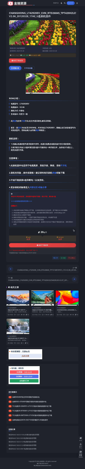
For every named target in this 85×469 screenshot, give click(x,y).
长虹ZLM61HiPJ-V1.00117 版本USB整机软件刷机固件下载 (17, 311)
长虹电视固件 (20, 48)
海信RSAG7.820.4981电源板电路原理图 (22, 449)
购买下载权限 (18, 60)
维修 (54, 172)
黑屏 (37, 130)
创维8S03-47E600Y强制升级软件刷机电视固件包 (29, 402)
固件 (19, 127)
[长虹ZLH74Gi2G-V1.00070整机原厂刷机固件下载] (42, 298)
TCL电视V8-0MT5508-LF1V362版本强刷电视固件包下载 (32, 415)
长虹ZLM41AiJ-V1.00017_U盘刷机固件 (17, 339)
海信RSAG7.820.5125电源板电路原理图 (22, 442)
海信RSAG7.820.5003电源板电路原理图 (22, 438)
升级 (23, 121)
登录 (71, 3)
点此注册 (25, 356)
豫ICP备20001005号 (42, 463)
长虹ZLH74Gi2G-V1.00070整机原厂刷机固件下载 (41, 311)
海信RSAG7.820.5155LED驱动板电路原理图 (24, 435)
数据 (14, 121)
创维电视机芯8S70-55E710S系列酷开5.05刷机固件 (30, 420)
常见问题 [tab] (29, 68)
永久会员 (61, 237)
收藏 (64, 258)
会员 (29, 237)
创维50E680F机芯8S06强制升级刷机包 (25, 397)
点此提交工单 (24, 381)
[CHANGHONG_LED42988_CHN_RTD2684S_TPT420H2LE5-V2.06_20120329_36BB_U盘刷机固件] (67, 298)
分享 (56, 258)
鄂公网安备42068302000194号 (42, 465)
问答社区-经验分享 (38, 187)
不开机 (64, 165)
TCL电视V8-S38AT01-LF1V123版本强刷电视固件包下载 (31, 406)
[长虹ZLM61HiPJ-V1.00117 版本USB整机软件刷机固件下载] (18, 298)
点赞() (72, 258)
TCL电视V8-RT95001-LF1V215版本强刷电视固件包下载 (32, 411)
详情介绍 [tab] (16, 68)
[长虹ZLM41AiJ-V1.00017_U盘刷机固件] (18, 326)
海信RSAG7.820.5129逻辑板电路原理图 (22, 445)
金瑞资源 (41, 461)
